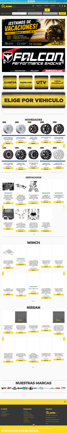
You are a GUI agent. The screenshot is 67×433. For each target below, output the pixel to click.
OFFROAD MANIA (21, 265)
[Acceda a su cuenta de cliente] (62, 6)
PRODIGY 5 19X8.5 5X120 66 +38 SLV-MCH (21, 138)
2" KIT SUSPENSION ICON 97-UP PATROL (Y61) (8, 354)
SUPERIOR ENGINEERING (21, 330)
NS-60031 (58, 356)
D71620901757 (46, 166)
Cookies (25, 418)
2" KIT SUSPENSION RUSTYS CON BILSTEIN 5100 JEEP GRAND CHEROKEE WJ (8, 225)
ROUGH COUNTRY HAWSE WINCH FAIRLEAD (33, 262)
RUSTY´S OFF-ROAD (58, 200)
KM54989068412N (21, 166)
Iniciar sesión (4, 411)
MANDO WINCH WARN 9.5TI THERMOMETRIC (46, 262)
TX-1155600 (21, 200)
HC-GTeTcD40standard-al (20, 362)
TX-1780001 (46, 202)
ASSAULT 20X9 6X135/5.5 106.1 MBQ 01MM (8, 138)
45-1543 (8, 202)
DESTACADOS (33, 177)
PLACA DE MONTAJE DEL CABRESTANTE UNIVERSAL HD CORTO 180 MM (21, 290)
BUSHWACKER (33, 330)
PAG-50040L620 (8, 332)
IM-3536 (46, 331)
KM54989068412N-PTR (8, 167)
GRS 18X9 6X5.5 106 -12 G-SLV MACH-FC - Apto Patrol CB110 (8, 164)
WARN (46, 290)
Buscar (62, 13)
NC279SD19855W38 (20, 141)
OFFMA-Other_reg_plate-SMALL (20, 266)
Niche (21, 140)
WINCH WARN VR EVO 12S (46, 289)
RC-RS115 (33, 265)
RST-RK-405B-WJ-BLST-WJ (59, 201)
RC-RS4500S (59, 265)
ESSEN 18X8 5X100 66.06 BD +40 (33, 138)
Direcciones (4, 415)
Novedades (26, 412)
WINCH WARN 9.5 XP (8, 260)
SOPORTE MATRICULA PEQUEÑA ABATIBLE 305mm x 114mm (21, 262)
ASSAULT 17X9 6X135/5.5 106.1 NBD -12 (58, 164)
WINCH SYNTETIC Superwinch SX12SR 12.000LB (20, 224)
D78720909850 (8, 141)
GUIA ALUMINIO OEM (8, 288)
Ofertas (25, 411)
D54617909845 (58, 167)
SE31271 (21, 331)
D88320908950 (33, 166)
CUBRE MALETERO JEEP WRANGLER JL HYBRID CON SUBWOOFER (33, 224)
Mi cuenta (4, 412)
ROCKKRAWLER (58, 228)
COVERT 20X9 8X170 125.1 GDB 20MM (46, 164)
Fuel (8, 140)
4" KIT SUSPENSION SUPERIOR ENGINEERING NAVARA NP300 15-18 (21, 327)
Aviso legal (26, 420)
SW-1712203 (21, 227)
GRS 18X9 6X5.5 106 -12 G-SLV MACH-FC (21, 164)
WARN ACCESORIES (46, 264)
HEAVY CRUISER (21, 293)
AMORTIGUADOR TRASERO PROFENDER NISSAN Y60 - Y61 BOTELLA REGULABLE (46, 356)
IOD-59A (33, 356)
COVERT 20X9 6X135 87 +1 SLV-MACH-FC (33, 164)
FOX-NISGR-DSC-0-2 (46, 229)
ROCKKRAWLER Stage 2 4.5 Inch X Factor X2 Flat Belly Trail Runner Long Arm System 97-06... (58, 225)
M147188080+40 (33, 140)
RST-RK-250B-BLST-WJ (8, 229)
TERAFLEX (21, 199)
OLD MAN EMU (58, 355)
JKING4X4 (8, 201)
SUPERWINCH (21, 226)
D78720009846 (46, 141)
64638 (46, 265)
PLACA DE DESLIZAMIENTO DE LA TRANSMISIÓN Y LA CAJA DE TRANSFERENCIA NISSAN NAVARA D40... (21, 357)
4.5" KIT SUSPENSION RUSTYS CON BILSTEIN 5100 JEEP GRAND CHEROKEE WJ (59, 197)
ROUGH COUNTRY (33, 200)
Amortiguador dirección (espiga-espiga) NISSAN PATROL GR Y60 (46, 327)
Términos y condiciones (29, 417)
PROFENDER (8, 331)
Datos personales (5, 414)
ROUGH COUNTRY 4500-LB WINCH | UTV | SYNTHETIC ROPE (59, 262)
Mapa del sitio (27, 421)
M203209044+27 (59, 141)
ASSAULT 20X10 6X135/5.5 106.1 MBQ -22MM (46, 138)
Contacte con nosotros (29, 415)
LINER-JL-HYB (33, 227)
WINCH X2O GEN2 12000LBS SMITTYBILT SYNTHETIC (59, 290)
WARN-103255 (46, 291)
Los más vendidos (28, 414)
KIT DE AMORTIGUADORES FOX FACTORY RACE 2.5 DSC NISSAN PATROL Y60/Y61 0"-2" (46, 225)
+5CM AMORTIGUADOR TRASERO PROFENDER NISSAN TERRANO (8, 328)
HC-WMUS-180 (20, 294)
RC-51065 (33, 201)
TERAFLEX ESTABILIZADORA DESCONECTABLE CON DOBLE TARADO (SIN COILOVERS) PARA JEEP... (46, 198)
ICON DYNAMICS (8, 356)
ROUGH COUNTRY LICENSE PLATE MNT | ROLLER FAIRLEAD (33, 290)
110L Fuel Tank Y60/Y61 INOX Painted (33, 354)
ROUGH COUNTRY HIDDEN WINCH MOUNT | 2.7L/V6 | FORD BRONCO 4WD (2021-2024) (33, 197)
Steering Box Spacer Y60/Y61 (58, 326)
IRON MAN (46, 330)
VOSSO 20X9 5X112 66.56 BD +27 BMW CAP (58, 138)
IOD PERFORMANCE (33, 355)
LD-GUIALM (8, 289)
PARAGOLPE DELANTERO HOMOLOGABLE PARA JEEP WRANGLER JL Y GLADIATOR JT (8, 198)
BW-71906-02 (33, 331)
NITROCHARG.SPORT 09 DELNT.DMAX (59, 354)
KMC (8, 166)
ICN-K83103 (8, 357)
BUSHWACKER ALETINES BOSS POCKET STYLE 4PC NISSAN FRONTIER (33, 327)
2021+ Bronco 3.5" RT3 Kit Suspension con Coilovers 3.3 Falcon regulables (21, 197)
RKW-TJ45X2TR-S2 (58, 229)
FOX (46, 228)
